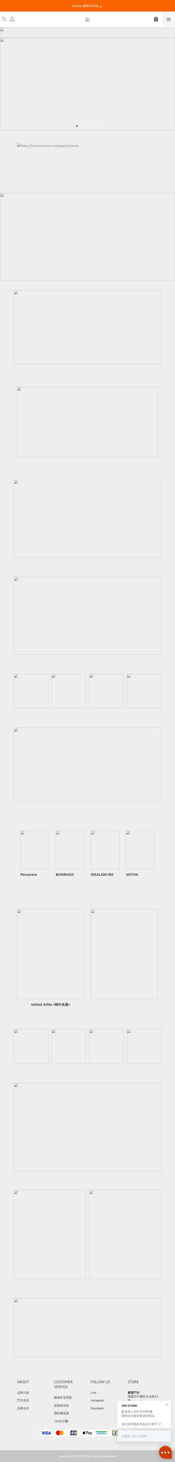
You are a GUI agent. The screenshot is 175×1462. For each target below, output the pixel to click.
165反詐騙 (61, 1421)
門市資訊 (23, 1400)
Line (93, 1392)
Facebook (97, 1408)
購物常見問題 (63, 1397)
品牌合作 (23, 1408)
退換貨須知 (61, 1405)
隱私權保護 (61, 1413)
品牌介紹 (23, 1392)
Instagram (97, 1400)
